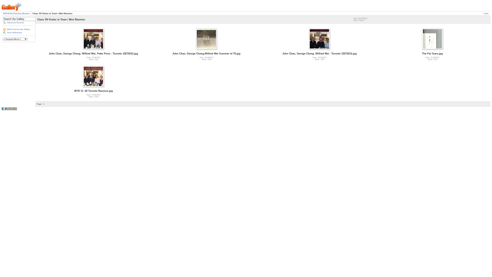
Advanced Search (15, 23)
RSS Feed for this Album (18, 29)
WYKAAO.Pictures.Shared (16, 13)
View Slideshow (14, 33)
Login (486, 13)
